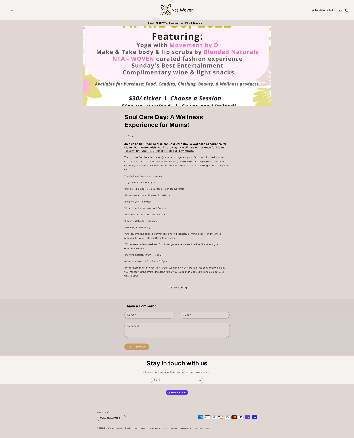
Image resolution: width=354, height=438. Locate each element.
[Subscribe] (200, 380)
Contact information (203, 428)
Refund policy (140, 428)
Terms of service (170, 428)
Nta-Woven (109, 428)
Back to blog (179, 287)
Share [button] (130, 136)
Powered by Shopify (122, 428)
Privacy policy (154, 428)
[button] (6, 10)
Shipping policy (186, 428)
